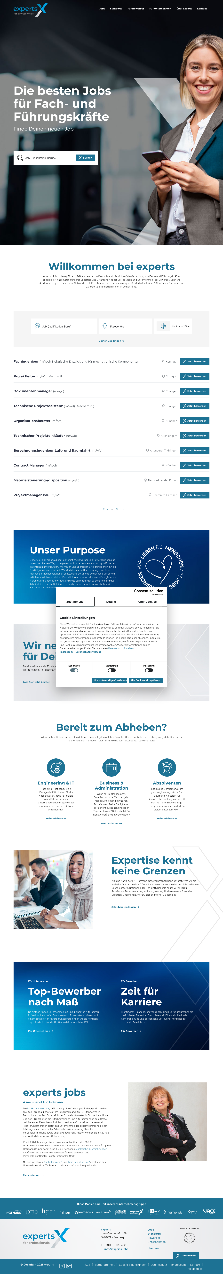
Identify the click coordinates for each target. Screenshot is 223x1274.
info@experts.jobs (116, 1249)
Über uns (153, 1248)
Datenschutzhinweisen (121, 648)
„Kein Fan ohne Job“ (79, 1161)
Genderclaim (188, 1255)
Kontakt (202, 8)
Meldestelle (195, 1268)
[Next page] (122, 508)
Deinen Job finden (110, 340)
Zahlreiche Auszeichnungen (91, 1148)
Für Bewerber (135, 8)
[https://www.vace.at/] (209, 1211)
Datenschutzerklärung (88, 651)
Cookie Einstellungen (132, 1264)
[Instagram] (62, 1266)
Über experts (184, 8)
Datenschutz (159, 1264)
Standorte (116, 8)
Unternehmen (157, 1241)
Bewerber (154, 1237)
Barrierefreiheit (105, 1264)
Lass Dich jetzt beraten (36, 682)
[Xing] (69, 1266)
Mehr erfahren (54, 818)
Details (111, 601)
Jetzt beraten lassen (124, 907)
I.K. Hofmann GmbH (38, 1108)
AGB (87, 1264)
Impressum (178, 1264)
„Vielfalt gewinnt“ (52, 1161)
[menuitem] (102, 8)
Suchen (87, 157)
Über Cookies (147, 601)
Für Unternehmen (160, 8)
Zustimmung (75, 601)
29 (117, 508)
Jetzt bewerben (197, 361)
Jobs (102, 8)
